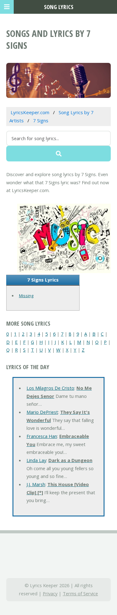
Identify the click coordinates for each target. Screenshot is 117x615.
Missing (26, 295)
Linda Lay (36, 460)
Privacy (50, 593)
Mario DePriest (42, 412)
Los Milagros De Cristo (50, 388)
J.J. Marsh (36, 484)
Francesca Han (42, 436)
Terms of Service (80, 593)
